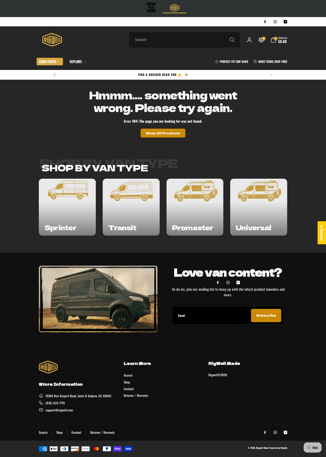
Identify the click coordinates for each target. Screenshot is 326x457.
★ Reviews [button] (321, 233)
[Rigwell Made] (48, 372)
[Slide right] (271, 74)
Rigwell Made (262, 447)
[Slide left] (54, 74)
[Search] (232, 39)
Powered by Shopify (278, 447)
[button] (279, 40)
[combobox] (184, 40)
